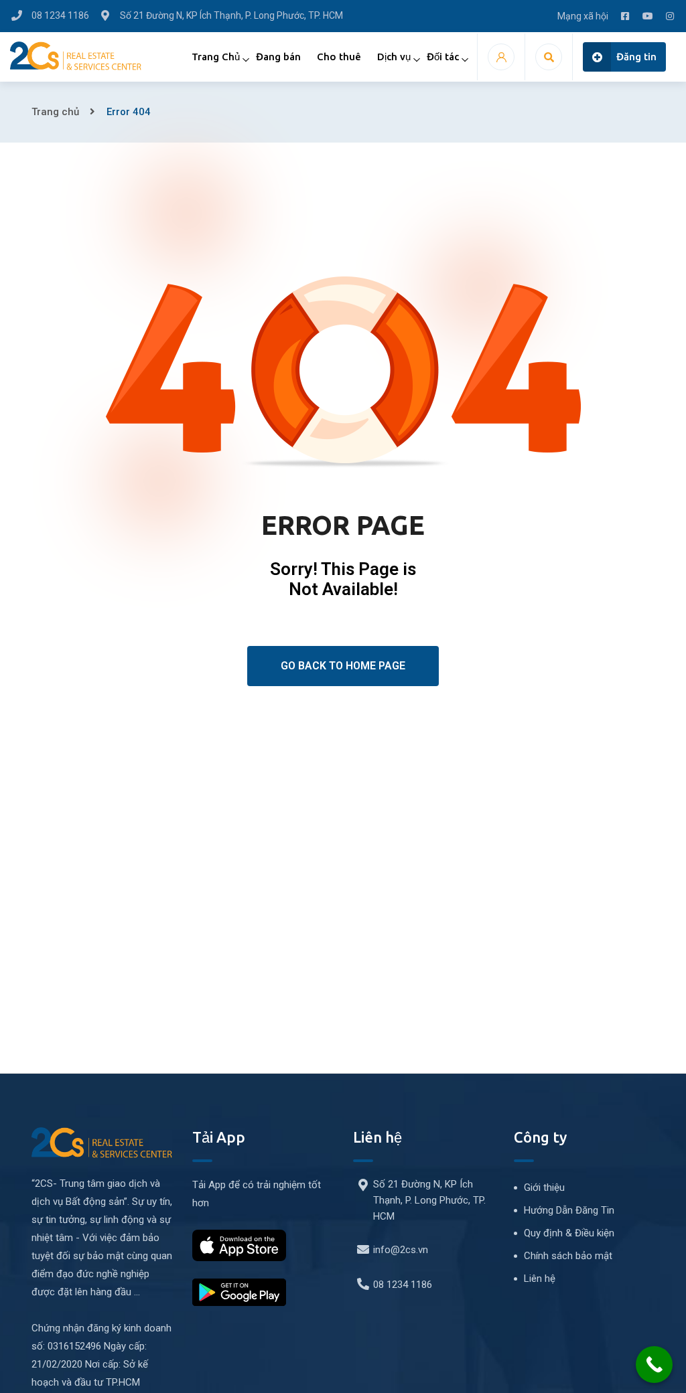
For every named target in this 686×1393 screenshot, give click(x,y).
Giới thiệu (544, 1187)
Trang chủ (55, 112)
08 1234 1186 (402, 1285)
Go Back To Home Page (343, 665)
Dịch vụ (394, 56)
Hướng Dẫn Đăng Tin (569, 1210)
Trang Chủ (216, 56)
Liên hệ (539, 1279)
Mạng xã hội (582, 16)
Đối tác (443, 56)
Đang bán (278, 56)
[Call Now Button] (654, 1364)
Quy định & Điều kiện (569, 1233)
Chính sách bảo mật (568, 1256)
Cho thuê (339, 56)
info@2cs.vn (400, 1250)
